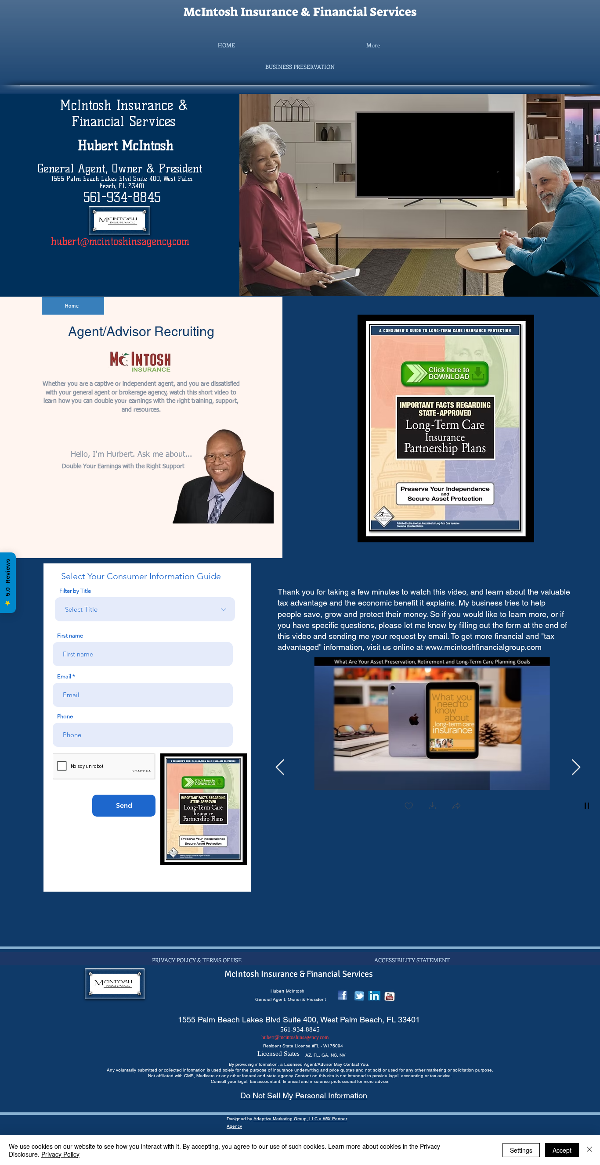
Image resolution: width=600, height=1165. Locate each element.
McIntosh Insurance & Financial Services (300, 12)
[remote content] (433, 149)
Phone (65, 716)
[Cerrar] (589, 1150)
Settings (521, 1150)
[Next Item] (576, 767)
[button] (300, 66)
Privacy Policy (60, 1154)
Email (64, 676)
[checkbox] (404, 806)
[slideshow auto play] (586, 805)
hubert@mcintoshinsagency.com (120, 241)
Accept (562, 1150)
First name (70, 635)
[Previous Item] (280, 767)
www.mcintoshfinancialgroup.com (483, 647)
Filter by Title (75, 591)
